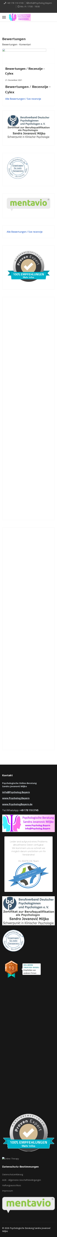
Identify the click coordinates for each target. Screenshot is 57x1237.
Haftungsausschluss (11, 1185)
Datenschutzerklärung (12, 1174)
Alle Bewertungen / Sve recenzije (23, 98)
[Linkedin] (31, 9)
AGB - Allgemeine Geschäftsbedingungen (21, 1180)
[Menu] (4, 17)
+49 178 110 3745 (15, 3)
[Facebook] (26, 9)
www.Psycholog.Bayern (16, 798)
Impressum (7, 1190)
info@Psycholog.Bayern (40, 3)
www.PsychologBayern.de (17, 804)
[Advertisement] (28, 408)
